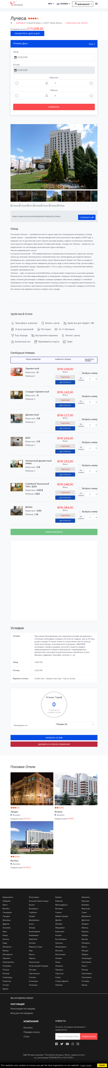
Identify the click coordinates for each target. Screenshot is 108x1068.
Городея (6, 916)
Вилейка (85, 905)
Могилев (59, 950)
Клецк (5, 935)
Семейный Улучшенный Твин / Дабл (37, 485)
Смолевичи (86, 977)
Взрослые (54, 77)
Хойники (59, 985)
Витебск (21, 23)
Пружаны (59, 969)
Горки (84, 912)
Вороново (86, 908)
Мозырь (85, 950)
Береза (58, 897)
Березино (86, 897)
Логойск (32, 943)
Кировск (85, 931)
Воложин (59, 908)
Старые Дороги (61, 981)
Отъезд (16, 64)
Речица (85, 969)
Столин (6, 985)
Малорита (7, 947)
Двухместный (32, 414)
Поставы (32, 969)
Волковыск (33, 908)
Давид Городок (61, 916)
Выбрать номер (89, 373)
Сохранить (85, 217)
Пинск (84, 966)
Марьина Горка (35, 947)
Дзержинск (86, 916)
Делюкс (29, 507)
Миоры (6, 950)
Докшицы (7, 920)
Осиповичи (86, 962)
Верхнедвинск (61, 905)
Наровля (6, 958)
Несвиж (58, 958)
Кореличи (33, 939)
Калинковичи (34, 931)
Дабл (27, 437)
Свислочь (59, 973)
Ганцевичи (7, 912)
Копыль (6, 939)
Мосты (32, 954)
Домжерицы (34, 920)
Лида (5, 943)
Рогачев (6, 973)
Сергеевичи (87, 973)
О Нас (27, 1036)
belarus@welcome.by (22, 998)
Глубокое (33, 912)
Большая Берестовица (38, 901)
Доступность (65, 382)
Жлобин (58, 924)
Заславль (7, 927)
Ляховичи (86, 943)
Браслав (85, 901)
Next (95, 157)
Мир (31, 950)
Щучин (5, 989)
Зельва (32, 927)
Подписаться (89, 1036)
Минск (84, 947)
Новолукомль (8, 962)
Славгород (7, 977)
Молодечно (8, 954)
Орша (57, 962)
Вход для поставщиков (22, 1013)
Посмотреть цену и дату (27, 33)
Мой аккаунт (83, 4)
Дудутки (6, 924)
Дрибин (58, 920)
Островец (7, 966)
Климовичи (33, 935)
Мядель (85, 954)
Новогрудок (87, 958)
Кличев (58, 935)
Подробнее (65, 377)
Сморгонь (7, 981)
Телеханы (33, 985)
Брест (5, 905)
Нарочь (32, 958)
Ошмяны (59, 966)
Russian (64, 4)
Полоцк (6, 969)
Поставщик (18, 1004)
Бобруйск (7, 901)
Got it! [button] (102, 1065)
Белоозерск (34, 897)
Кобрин (85, 935)
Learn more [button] (86, 1065)
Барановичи (8, 897)
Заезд (15, 52)
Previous (12, 157)
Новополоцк (34, 962)
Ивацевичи (60, 927)
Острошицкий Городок (38, 966)
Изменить (54, 107)
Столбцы (85, 981)
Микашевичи (60, 947)
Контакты (28, 1027)
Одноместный (32, 368)
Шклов (84, 985)
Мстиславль (60, 954)
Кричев (85, 939)
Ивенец (85, 927)
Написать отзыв (54, 738)
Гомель (58, 912)
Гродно (32, 916)
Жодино (85, 924)
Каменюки (59, 931)
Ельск (31, 924)
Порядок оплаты (32, 1032)
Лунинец (59, 943)
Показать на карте (77, 23)
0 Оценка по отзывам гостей (54, 711)
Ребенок (54, 90)
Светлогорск (34, 973)
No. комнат (81, 379)
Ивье (5, 931)
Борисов (59, 901)
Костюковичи (60, 939)
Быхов (31, 905)
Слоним (32, 977)
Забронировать (54, 532)
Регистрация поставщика (23, 1008)
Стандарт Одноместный (37, 391)
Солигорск (33, 981)
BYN (50, 4)
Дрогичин (86, 920)
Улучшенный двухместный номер (38, 462)
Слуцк (57, 977)
